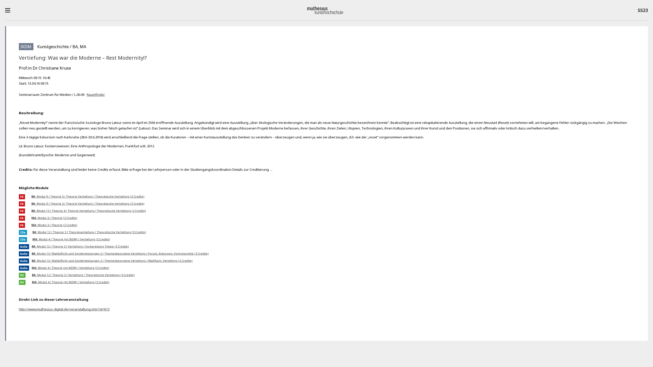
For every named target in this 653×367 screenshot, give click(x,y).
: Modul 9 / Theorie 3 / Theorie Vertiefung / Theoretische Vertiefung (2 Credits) (87, 196)
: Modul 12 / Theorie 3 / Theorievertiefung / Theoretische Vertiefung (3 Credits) (89, 232)
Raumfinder (96, 94)
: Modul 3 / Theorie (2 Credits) (54, 218)
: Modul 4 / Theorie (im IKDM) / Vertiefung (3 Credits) (71, 239)
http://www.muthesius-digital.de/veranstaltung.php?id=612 (64, 309)
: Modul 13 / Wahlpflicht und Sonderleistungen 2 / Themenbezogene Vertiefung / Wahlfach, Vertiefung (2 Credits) (112, 261)
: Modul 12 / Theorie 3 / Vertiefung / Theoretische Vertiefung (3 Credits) (83, 275)
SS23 (641, 11)
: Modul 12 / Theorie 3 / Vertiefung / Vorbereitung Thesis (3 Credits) (80, 246)
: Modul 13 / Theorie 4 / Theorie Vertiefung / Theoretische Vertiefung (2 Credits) (88, 211)
